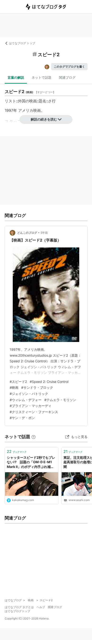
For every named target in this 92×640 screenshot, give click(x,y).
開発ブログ (55, 607)
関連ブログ (67, 77)
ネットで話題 (41, 77)
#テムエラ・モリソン (60, 400)
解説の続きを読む (44, 119)
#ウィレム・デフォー (26, 400)
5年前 (44, 232)
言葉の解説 (16, 77)
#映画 (14, 387)
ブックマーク (17, 451)
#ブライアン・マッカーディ (30, 406)
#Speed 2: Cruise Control (49, 382)
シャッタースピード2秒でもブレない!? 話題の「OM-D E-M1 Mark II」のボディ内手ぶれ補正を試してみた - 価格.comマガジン (31, 462)
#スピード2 (18, 382)
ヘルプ (41, 607)
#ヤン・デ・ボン (22, 418)
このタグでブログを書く (69, 66)
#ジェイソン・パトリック (29, 394)
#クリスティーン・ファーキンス (34, 412)
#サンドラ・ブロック (37, 387)
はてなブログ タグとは (19, 607)
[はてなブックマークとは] (33, 436)
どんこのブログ (27, 232)
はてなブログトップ (17, 611)
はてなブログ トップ (22, 43)
